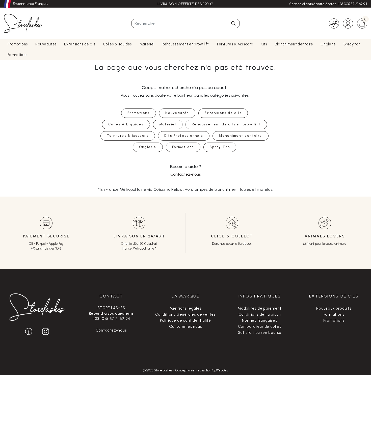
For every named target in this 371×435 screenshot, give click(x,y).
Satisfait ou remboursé (260, 332)
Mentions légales (186, 308)
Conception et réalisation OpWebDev (201, 370)
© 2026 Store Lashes (158, 370)
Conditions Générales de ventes (185, 314)
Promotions (334, 320)
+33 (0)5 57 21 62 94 (352, 4)
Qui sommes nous (185, 326)
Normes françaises (259, 320)
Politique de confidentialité (185, 320)
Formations (334, 314)
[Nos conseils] (334, 23)
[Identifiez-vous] (348, 23)
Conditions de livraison (259, 314)
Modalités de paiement (260, 308)
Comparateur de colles (259, 326)
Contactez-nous (185, 174)
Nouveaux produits (334, 308)
